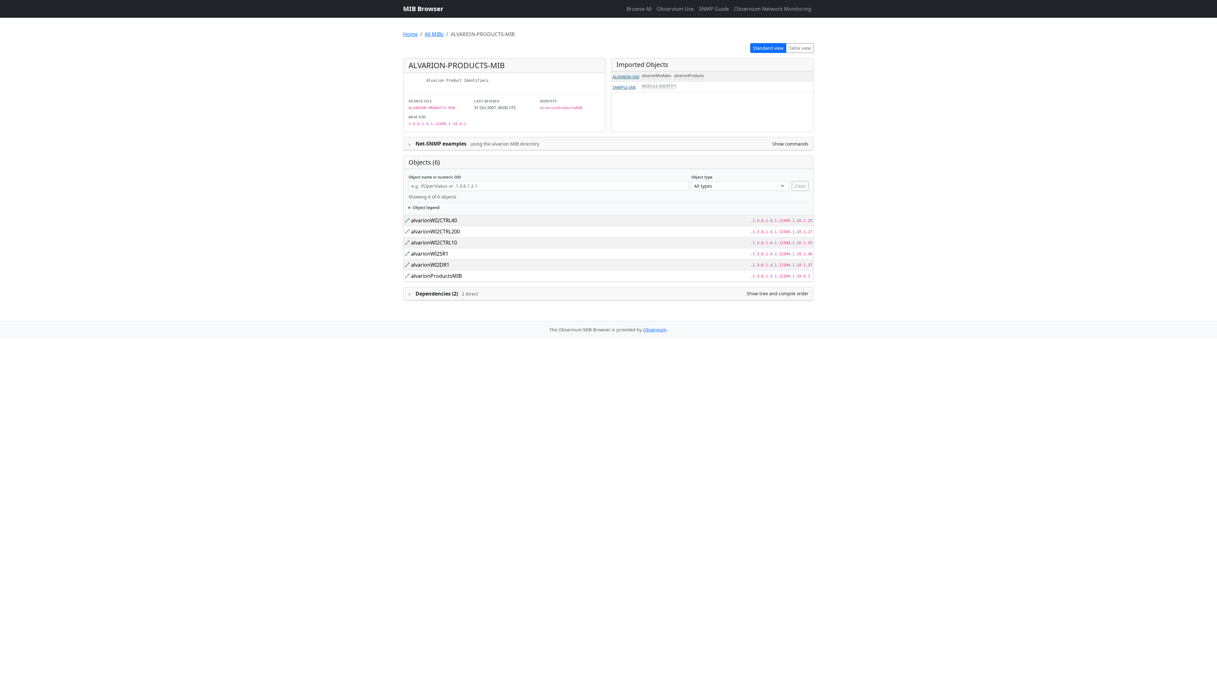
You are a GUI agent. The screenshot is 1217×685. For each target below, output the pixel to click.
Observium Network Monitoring (772, 8)
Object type (701, 177)
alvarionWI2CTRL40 (434, 220)
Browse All (639, 8)
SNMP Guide (714, 8)
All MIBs (434, 34)
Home (410, 34)
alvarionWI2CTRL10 (434, 242)
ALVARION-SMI (626, 77)
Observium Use (675, 8)
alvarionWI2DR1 (430, 264)
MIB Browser (423, 8)
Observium (654, 330)
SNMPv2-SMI (624, 87)
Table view (800, 48)
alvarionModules (656, 75)
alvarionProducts (689, 75)
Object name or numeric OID (435, 177)
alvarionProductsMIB (436, 275)
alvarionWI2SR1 (429, 253)
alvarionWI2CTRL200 (435, 231)
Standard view (768, 48)
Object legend (426, 207)
